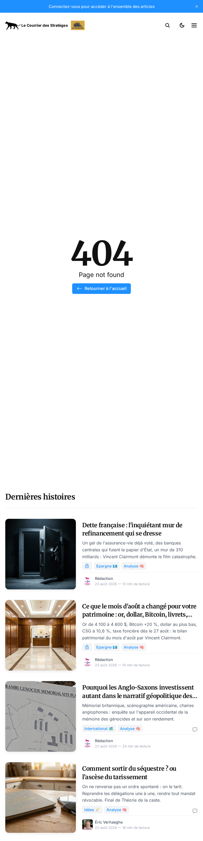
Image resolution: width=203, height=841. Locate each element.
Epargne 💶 (106, 566)
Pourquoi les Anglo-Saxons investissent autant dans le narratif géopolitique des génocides (138, 696)
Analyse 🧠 (134, 566)
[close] (196, 6)
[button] (168, 25)
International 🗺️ (98, 728)
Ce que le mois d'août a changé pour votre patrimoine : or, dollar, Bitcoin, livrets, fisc (139, 615)
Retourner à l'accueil (105, 288)
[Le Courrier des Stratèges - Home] (53, 25)
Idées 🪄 (92, 809)
